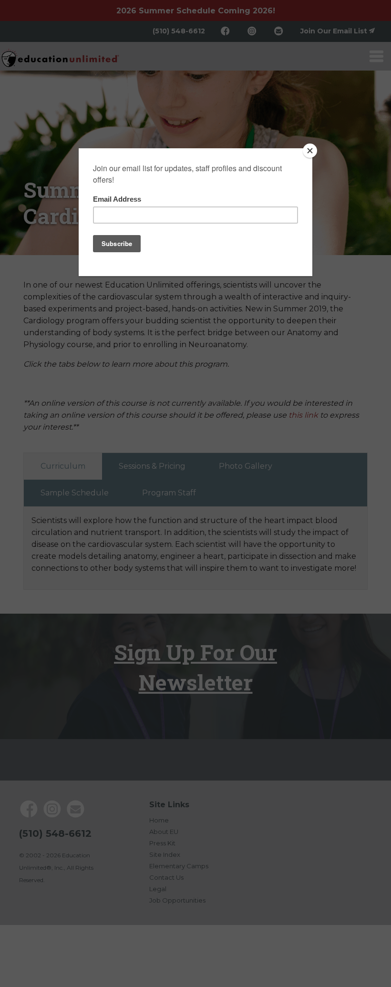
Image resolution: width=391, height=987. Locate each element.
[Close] (310, 151)
